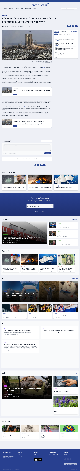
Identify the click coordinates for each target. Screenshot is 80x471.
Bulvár (34, 8)
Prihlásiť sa (48, 153)
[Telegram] (73, 26)
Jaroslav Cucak (65, 227)
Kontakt (65, 454)
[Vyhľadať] (63, 8)
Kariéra (19, 457)
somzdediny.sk (19, 422)
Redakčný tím (20, 456)
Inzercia (35, 454)
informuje (44, 67)
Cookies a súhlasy (52, 456)
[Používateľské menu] (76, 9)
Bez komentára (28, 8)
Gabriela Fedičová (48, 271)
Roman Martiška (65, 236)
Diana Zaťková (12, 242)
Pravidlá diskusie (52, 457)
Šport (22, 8)
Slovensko (5, 8)
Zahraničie (11, 8)
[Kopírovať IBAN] (52, 206)
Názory (17, 8)
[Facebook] (68, 26)
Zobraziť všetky (74, 422)
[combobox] (69, 8)
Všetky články (74, 219)
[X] (70, 26)
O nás (19, 454)
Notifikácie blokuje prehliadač (70, 464)
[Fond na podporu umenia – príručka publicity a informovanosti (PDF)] (38, 459)
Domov (3, 12)
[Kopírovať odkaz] (76, 26)
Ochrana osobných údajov (53, 454)
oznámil (23, 106)
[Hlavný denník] (40, 4)
